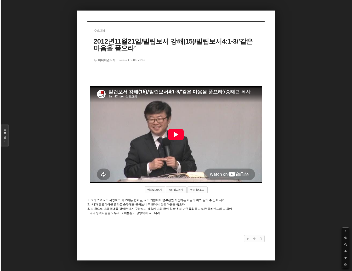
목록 (5, 135)
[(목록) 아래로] (345, 257)
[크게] (345, 237)
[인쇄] (345, 264)
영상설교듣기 (154, 189)
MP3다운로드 (197, 189)
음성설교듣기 (176, 189)
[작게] (345, 244)
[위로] (345, 251)
